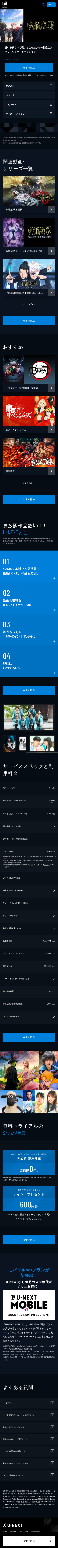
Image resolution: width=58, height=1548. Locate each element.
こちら (50, 75)
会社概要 (13, 1531)
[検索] (43, 4)
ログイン (51, 5)
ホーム (5, 1531)
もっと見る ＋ (29, 304)
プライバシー (23, 1531)
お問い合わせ (35, 1531)
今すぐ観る (29, 67)
